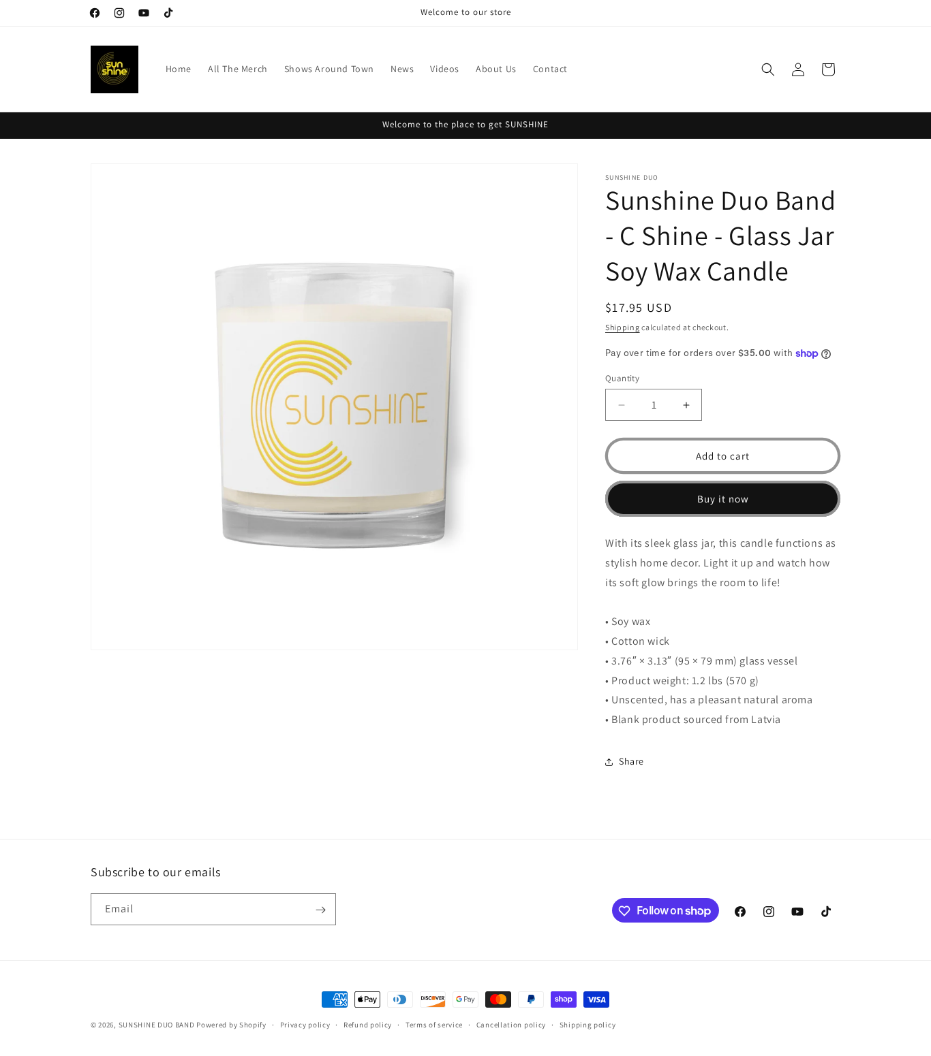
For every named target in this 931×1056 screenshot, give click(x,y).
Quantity (622, 378)
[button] (768, 69)
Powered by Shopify (231, 1024)
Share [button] (631, 762)
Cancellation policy (511, 1024)
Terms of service (434, 1024)
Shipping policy (588, 1024)
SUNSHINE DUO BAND (157, 1024)
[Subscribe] (320, 910)
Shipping (622, 327)
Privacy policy (305, 1024)
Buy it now (723, 498)
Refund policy (368, 1024)
